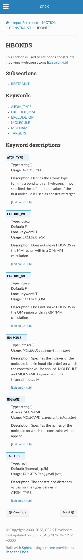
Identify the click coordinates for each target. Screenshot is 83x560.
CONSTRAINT (20, 28)
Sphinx (27, 548)
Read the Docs (17, 552)
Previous (19, 512)
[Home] (7, 23)
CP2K (44, 7)
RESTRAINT (20, 84)
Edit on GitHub (57, 62)
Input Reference (25, 23)
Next (67, 512)
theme (50, 548)
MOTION (49, 23)
